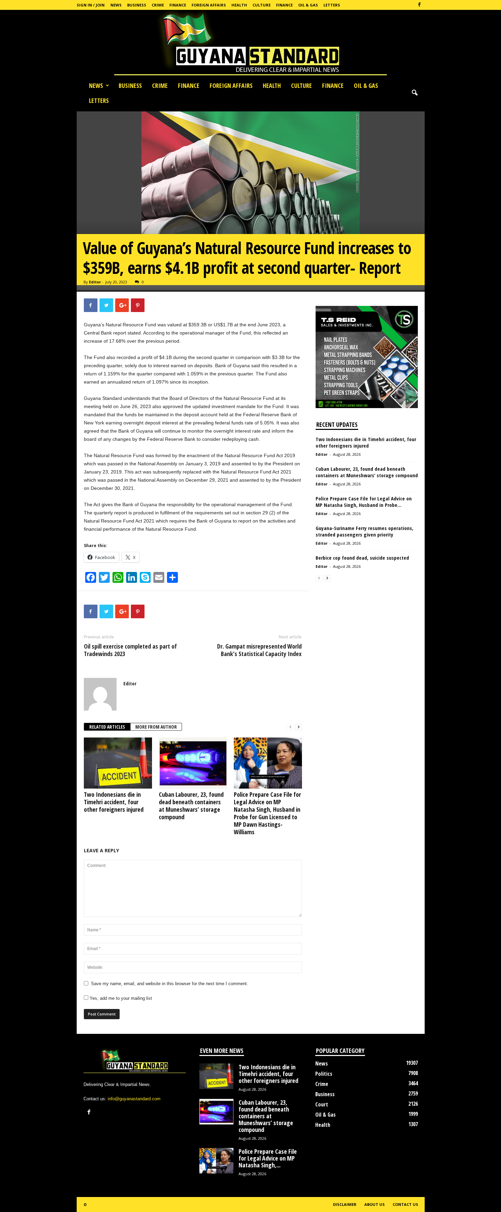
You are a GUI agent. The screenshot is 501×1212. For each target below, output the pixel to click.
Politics (323, 1073)
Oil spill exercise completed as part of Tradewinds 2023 (130, 649)
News (116, 4)
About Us (374, 1204)
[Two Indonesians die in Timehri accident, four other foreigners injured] (118, 763)
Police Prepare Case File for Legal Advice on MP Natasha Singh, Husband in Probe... (364, 501)
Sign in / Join (91, 4)
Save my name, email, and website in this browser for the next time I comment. (169, 983)
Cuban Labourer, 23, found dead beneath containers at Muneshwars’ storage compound (191, 805)
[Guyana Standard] (250, 44)
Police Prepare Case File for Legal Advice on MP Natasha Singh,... (268, 1158)
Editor (95, 281)
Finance (177, 4)
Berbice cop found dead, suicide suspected (362, 557)
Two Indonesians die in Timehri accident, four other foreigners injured (113, 801)
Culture (262, 4)
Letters (331, 4)
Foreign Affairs (209, 4)
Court (321, 1104)
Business (136, 4)
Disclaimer (344, 1204)
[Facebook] (419, 5)
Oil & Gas (308, 4)
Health (239, 4)
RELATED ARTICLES (107, 727)
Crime (158, 4)
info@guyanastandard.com (134, 1098)
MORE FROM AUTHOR (156, 727)
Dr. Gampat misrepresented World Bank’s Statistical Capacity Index (259, 649)
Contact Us (405, 1204)
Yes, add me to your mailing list (120, 998)
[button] (414, 93)
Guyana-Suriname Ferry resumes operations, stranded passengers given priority (364, 531)
